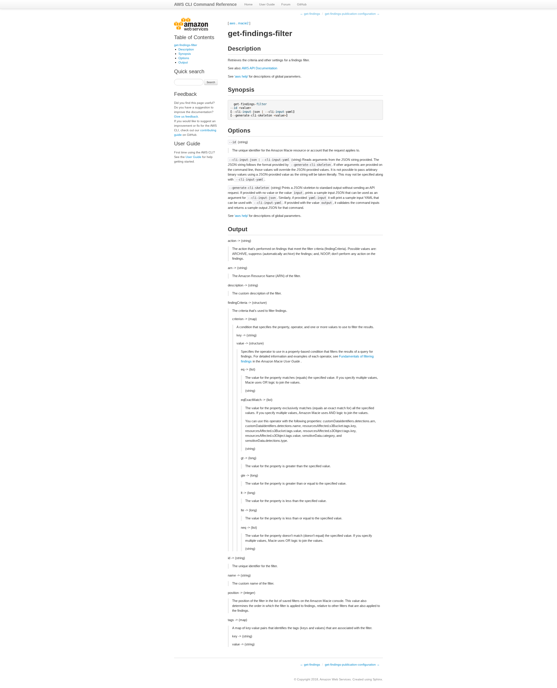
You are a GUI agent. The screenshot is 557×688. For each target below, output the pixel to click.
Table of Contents (194, 37)
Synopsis (184, 53)
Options (183, 58)
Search (211, 82)
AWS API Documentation (259, 68)
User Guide (267, 4)
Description (186, 49)
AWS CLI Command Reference (205, 4)
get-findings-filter (185, 45)
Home (248, 4)
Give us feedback (186, 116)
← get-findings (310, 13)
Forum (285, 4)
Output (183, 62)
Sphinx (377, 679)
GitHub (302, 4)
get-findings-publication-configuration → (352, 13)
